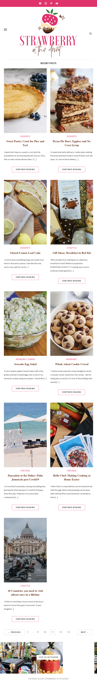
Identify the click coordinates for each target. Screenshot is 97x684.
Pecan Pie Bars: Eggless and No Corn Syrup (72, 143)
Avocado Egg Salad (25, 364)
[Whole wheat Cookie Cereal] (71, 323)
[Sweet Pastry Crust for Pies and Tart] (25, 100)
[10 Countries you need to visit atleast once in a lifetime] (25, 550)
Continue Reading (25, 169)
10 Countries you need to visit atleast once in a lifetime (25, 593)
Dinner (31, 359)
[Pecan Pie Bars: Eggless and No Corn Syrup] (71, 100)
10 (45, 632)
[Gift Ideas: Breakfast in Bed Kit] (71, 212)
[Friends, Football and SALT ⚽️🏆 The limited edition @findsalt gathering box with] (15, 658)
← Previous (14, 632)
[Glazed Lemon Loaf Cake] (25, 212)
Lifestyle (72, 248)
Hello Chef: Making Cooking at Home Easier (71, 477)
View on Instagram (48, 657)
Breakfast (21, 359)
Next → (85, 632)
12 (60, 632)
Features (25, 470)
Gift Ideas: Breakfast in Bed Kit (72, 253)
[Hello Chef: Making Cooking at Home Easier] (71, 434)
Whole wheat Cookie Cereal (71, 364)
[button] (5, 30)
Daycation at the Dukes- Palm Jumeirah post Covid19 (25, 477)
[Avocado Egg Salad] (25, 323)
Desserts (25, 136)
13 (68, 632)
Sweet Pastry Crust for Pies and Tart (25, 143)
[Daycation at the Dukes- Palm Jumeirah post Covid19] (25, 434)
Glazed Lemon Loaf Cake (25, 253)
